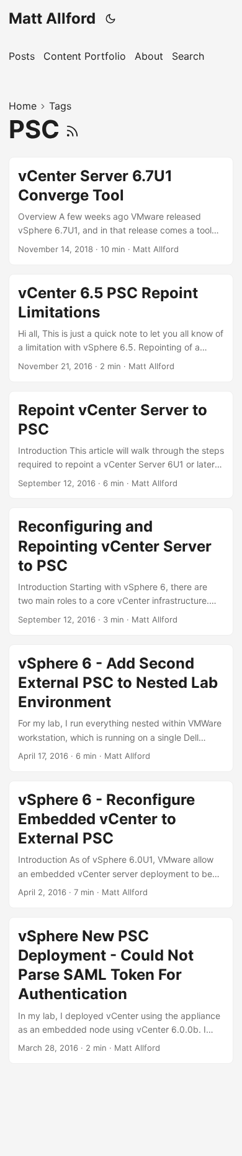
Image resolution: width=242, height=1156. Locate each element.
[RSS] (72, 129)
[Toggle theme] (110, 18)
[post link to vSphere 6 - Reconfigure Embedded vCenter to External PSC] (121, 844)
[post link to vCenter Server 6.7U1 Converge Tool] (121, 211)
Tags (60, 106)
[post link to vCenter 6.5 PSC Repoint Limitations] (121, 328)
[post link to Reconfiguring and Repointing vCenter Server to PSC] (121, 571)
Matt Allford (52, 18)
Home (23, 106)
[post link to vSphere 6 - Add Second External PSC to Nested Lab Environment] (121, 708)
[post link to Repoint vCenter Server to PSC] (121, 445)
